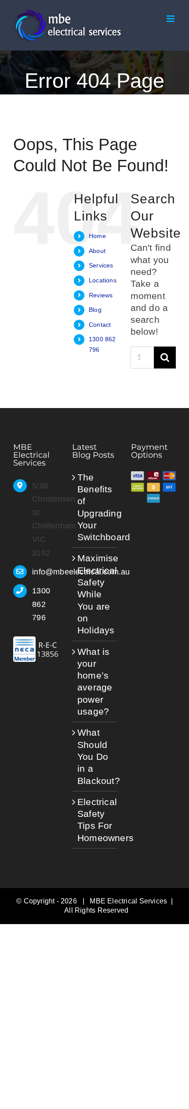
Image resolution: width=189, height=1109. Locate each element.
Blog (95, 309)
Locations (102, 280)
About (97, 250)
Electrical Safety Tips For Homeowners (95, 820)
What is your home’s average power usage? (94, 681)
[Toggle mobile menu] (171, 18)
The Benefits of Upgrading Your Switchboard (95, 507)
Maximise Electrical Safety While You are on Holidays (95, 594)
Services (101, 265)
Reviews (101, 295)
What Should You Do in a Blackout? (95, 756)
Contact (100, 324)
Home (97, 235)
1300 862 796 (41, 604)
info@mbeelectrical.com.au (45, 571)
